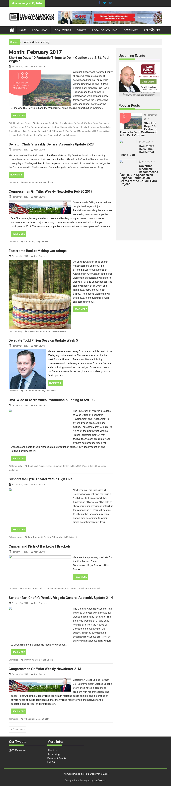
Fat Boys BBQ (80, 123)
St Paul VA (56, 131)
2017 (34, 42)
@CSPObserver (17, 750)
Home (23, 30)
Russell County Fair (18, 131)
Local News (39, 30)
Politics (149, 30)
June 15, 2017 (148, 161)
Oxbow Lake (105, 127)
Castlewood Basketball (34, 588)
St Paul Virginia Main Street (64, 537)
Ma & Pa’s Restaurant (31, 127)
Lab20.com (100, 780)
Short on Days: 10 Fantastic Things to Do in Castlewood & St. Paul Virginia (59, 59)
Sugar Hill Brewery (96, 131)
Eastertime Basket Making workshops (38, 251)
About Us (52, 750)
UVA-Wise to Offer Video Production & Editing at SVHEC (52, 400)
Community (131, 30)
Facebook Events (56, 758)
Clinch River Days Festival (60, 123)
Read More (19, 115)
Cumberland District (55, 588)
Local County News (105, 30)
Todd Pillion (51, 391)
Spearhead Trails (35, 131)
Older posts (19, 729)
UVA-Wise (82, 466)
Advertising (53, 754)
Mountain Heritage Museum (55, 127)
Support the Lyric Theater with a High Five (40, 479)
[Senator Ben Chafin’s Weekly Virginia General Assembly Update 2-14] (40, 608)
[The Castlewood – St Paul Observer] (12, 29)
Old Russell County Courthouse (83, 127)
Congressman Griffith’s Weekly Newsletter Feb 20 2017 (50, 191)
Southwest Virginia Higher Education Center (48, 466)
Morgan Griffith (42, 241)
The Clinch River (30, 135)
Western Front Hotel (48, 135)
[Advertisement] (144, 212)
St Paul (47, 131)
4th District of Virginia (34, 391)
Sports (81, 30)
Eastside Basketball (74, 588)
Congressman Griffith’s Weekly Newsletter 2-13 (45, 669)
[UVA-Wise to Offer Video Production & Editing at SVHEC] (40, 410)
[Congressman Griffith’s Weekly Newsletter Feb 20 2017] (40, 202)
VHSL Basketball (92, 588)
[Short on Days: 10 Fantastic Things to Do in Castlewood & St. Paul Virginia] (40, 71)
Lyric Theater (15, 127)
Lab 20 (51, 762)
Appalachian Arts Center (39, 331)
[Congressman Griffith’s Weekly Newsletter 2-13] (40, 679)
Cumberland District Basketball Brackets (40, 546)
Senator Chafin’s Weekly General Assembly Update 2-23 (51, 144)
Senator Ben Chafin (44, 182)
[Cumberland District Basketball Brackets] (40, 557)
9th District (29, 241)
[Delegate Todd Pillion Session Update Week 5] (27, 351)
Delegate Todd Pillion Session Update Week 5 (43, 340)
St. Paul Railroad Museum (74, 131)
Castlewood (41, 123)
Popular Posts (129, 105)
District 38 (29, 182)
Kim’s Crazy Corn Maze (98, 123)
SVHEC (73, 466)
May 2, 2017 (147, 142)
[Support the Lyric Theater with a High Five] (40, 490)
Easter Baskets (59, 331)
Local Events (62, 30)
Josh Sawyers (40, 66)
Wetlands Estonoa (67, 135)
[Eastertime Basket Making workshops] (40, 261)
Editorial (15, 123)
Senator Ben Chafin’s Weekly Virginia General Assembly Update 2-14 (61, 598)
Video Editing (94, 466)
